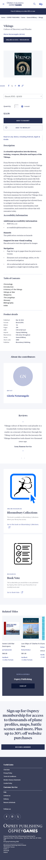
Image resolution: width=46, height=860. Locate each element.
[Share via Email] (19, 85)
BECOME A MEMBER (23, 747)
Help (5, 792)
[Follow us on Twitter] (18, 816)
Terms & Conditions (10, 776)
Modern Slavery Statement (12, 780)
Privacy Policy (8, 773)
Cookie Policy (8, 783)
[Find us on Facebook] (6, 816)
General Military (32, 17)
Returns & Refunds (9, 802)
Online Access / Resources (17, 40)
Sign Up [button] (23, 686)
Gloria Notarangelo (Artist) (14, 34)
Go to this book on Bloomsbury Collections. (23, 524)
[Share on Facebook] (8, 85)
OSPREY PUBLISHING (13, 17)
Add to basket (22, 121)
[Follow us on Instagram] (12, 816)
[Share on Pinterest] (15, 85)
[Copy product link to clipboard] (22, 85)
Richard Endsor (26, 650)
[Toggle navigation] (3, 4)
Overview (7, 770)
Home (3, 17)
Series (23, 17)
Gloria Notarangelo (18, 395)
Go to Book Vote (13, 592)
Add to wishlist (23, 128)
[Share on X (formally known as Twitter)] (12, 85)
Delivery (6, 799)
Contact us (7, 796)
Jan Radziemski (7, 650)
